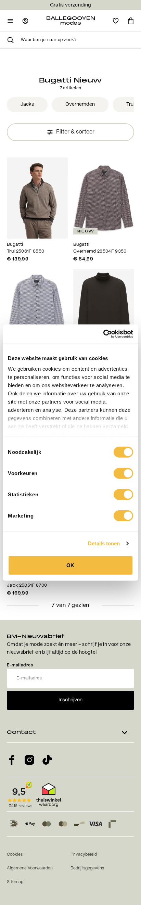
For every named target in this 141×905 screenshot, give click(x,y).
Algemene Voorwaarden (30, 868)
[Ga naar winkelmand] (130, 20)
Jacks (27, 104)
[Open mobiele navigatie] (10, 20)
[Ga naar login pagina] (25, 20)
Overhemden (80, 104)
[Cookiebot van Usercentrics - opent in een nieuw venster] (103, 334)
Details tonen (104, 543)
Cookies (15, 854)
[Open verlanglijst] (115, 20)
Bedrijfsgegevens (87, 868)
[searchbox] (77, 40)
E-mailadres (20, 665)
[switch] (123, 473)
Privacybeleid (83, 854)
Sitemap (15, 882)
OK (70, 565)
